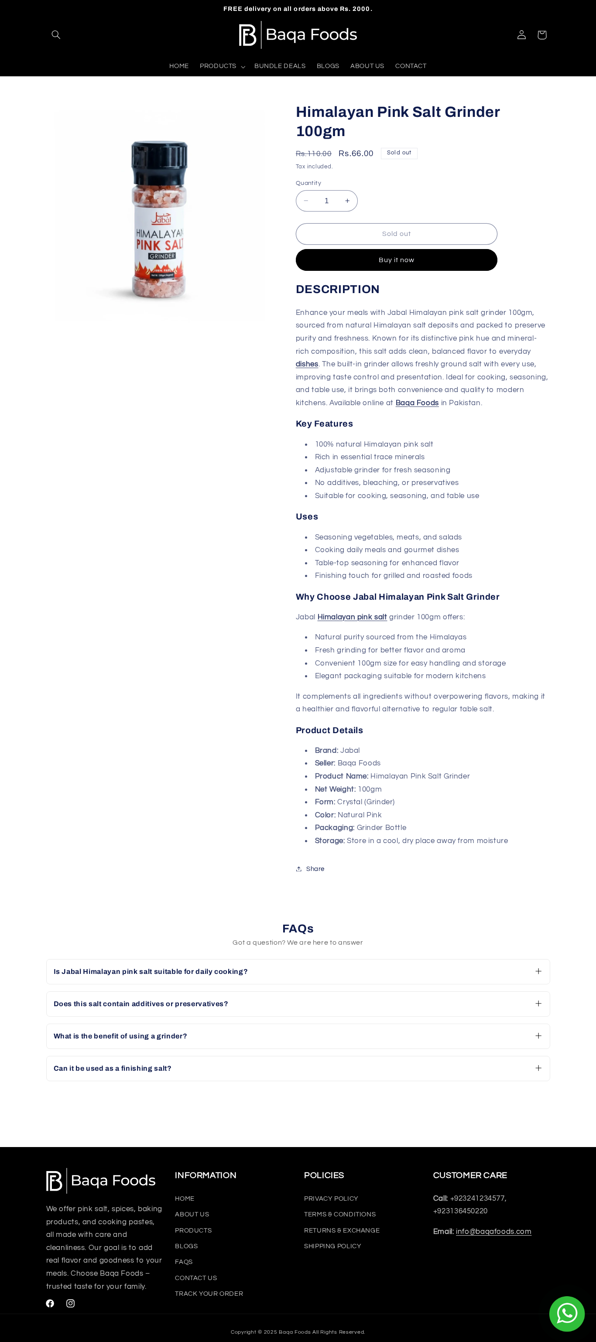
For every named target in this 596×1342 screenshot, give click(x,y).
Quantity (308, 183)
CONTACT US (196, 1278)
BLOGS (186, 1246)
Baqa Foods (417, 402)
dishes (307, 364)
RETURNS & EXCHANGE (342, 1230)
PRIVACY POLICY (331, 1198)
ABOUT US (192, 1214)
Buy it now (397, 259)
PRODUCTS (193, 1230)
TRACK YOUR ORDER (209, 1294)
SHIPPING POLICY (332, 1246)
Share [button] (315, 868)
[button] (56, 35)
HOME (185, 1198)
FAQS (184, 1262)
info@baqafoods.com (493, 1232)
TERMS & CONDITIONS (340, 1214)
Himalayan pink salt (352, 617)
